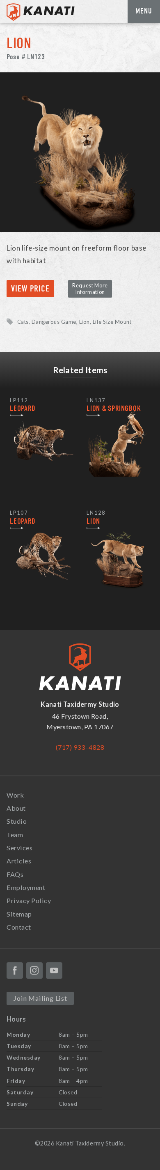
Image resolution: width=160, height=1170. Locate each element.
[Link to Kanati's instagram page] (34, 970)
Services (19, 848)
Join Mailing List (40, 998)
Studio (17, 821)
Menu (143, 11)
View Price (30, 289)
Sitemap (19, 914)
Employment (26, 887)
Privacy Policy (29, 900)
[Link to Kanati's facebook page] (15, 970)
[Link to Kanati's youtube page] (54, 970)
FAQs (15, 874)
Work (15, 795)
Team (15, 834)
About (16, 808)
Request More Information (90, 288)
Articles (19, 861)
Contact (19, 927)
